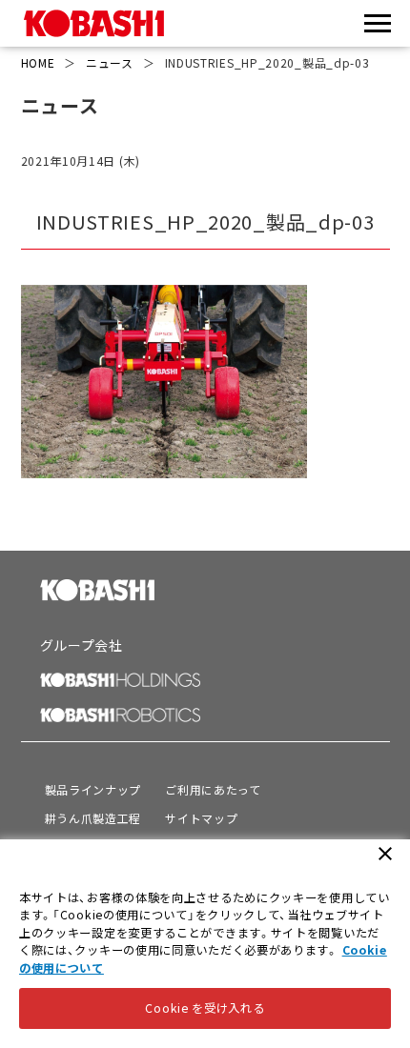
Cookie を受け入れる (204, 1008)
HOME (38, 62)
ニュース (109, 62)
